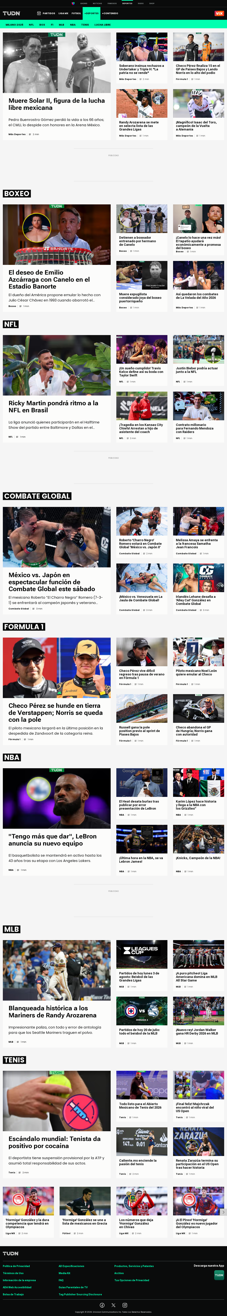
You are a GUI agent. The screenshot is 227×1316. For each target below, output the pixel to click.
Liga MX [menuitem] (63, 13)
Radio (141, 3)
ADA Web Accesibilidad (17, 1287)
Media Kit (64, 1273)
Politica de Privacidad (16, 1266)
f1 (52, 25)
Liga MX (10, 1233)
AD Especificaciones (71, 1266)
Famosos (112, 3)
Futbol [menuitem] (76, 13)
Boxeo (12, 306)
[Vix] (219, 13)
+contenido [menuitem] (110, 13)
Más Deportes (17, 134)
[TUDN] (11, 13)
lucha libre (103, 25)
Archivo (119, 1273)
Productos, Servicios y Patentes (134, 1266)
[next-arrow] (223, 1212)
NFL (31, 25)
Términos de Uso (13, 1273)
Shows (83, 3)
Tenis (12, 1172)
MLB (61, 25)
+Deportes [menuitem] (91, 13)
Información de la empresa (19, 1280)
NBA (73, 25)
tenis (85, 25)
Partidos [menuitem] (49, 13)
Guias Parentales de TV (73, 1287)
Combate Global (19, 608)
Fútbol (66, 1233)
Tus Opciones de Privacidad (131, 1280)
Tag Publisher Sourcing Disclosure (80, 1294)
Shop (151, 3)
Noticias (97, 3)
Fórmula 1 (182, 79)
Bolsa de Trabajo (13, 1294)
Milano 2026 (14, 25)
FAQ (61, 1280)
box (42, 25)
